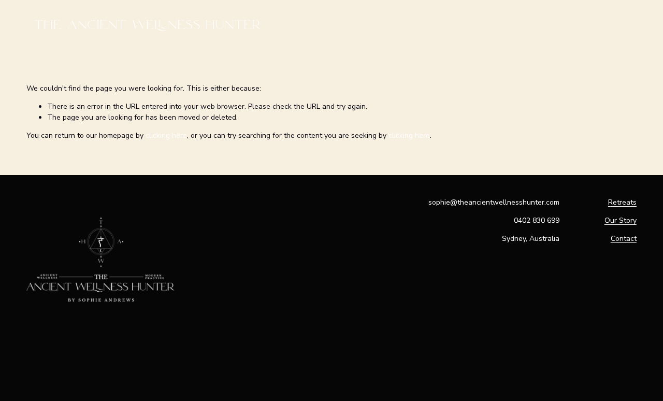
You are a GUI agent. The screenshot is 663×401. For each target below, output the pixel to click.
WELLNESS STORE (366, 25)
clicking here (166, 135)
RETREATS (423, 25)
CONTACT (592, 25)
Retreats (622, 202)
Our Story (620, 220)
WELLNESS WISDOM (484, 25)
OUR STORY (547, 25)
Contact (624, 239)
